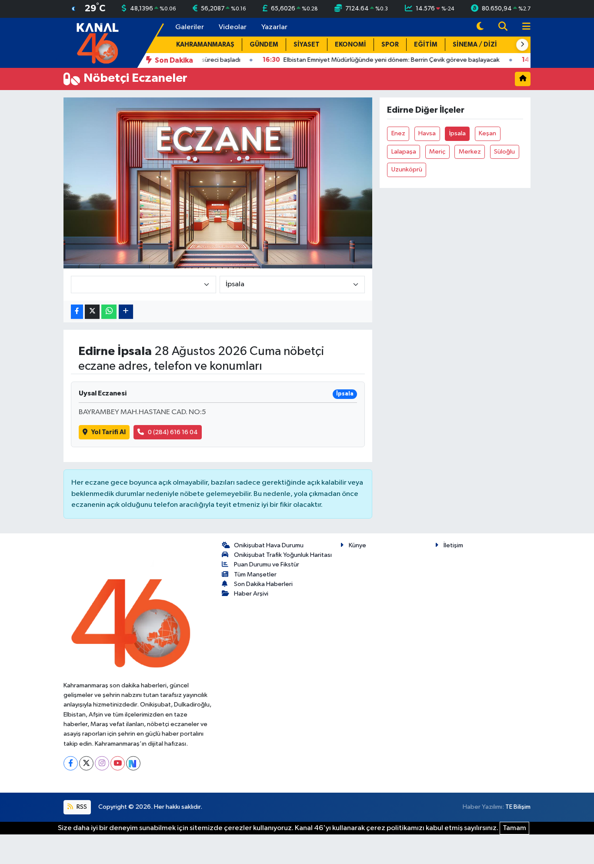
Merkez (470, 151)
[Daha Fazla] (126, 312)
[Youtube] (117, 763)
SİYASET (307, 44)
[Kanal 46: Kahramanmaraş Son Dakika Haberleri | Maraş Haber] (97, 42)
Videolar (233, 27)
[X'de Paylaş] (92, 312)
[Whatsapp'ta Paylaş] (109, 312)
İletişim (453, 545)
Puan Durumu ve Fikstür (266, 564)
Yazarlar (274, 27)
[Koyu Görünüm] (480, 27)
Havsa (427, 133)
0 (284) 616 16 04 (173, 432)
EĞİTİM (425, 44)
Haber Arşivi (251, 593)
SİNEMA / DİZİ (475, 44)
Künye (357, 545)
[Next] (133, 763)
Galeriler (189, 27)
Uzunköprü (406, 169)
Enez (398, 133)
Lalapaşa (403, 151)
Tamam (514, 828)
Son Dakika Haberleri (263, 584)
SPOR (390, 44)
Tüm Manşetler (255, 574)
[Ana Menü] (523, 27)
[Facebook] (70, 763)
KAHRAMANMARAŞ (205, 44)
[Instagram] (102, 763)
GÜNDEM (264, 44)
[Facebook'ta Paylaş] (77, 312)
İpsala (457, 133)
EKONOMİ (350, 44)
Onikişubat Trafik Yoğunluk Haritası (283, 555)
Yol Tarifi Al (108, 432)
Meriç (437, 151)
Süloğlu (504, 151)
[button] (522, 45)
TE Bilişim (518, 807)
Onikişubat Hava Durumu (269, 545)
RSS (81, 807)
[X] (86, 763)
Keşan (487, 133)
